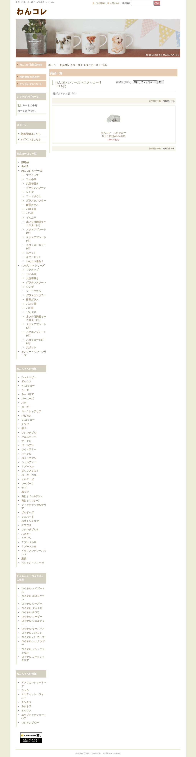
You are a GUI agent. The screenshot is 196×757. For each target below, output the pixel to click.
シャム (25, 690)
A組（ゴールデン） (32, 496)
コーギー (26, 406)
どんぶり (31, 217)
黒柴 (23, 558)
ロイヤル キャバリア (33, 628)
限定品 (25, 162)
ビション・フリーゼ (32, 562)
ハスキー (26, 533)
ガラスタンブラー (36, 200)
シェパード (27, 516)
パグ (23, 402)
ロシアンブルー (30, 722)
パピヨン (26, 415)
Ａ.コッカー (28, 385)
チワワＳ (26, 525)
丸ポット (31, 252)
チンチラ (26, 702)
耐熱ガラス (32, 204)
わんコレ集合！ (35, 261)
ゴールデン (27, 445)
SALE (24, 166)
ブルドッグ (27, 512)
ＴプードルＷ (28, 546)
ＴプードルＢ (28, 542)
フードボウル (33, 196)
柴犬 (23, 428)
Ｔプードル (27, 466)
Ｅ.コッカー (28, 419)
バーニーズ (27, 398)
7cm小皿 (31, 179)
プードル (26, 441)
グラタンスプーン (36, 187)
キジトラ (26, 706)
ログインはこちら (31, 139)
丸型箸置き (32, 183)
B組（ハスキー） (31, 500)
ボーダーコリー (30, 475)
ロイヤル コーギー (31, 616)
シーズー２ (27, 483)
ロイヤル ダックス (31, 608)
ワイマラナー (28, 449)
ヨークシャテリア (31, 411)
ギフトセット (33, 257)
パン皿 (30, 213)
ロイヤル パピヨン (31, 632)
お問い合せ (115, 3)
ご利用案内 (100, 3)
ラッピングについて (31, 83)
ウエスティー (28, 436)
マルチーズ (27, 479)
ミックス (26, 710)
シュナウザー (28, 377)
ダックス (26, 381)
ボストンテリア (30, 521)
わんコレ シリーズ (31, 170)
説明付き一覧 (155, 101)
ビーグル (26, 453)
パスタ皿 (31, 209)
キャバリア (27, 394)
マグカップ (32, 175)
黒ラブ (25, 491)
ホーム (52, 65)
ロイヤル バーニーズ (33, 637)
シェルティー (28, 462)
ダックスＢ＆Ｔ (30, 470)
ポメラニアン (28, 458)
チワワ (25, 424)
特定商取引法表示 (29, 76)
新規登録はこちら (31, 133)
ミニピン (26, 538)
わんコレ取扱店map (31, 64)
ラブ (23, 487)
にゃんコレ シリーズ (33, 265)
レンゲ (30, 191)
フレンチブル (28, 432)
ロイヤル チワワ (30, 612)
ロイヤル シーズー (31, 603)
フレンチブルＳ (30, 529)
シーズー (26, 390)
